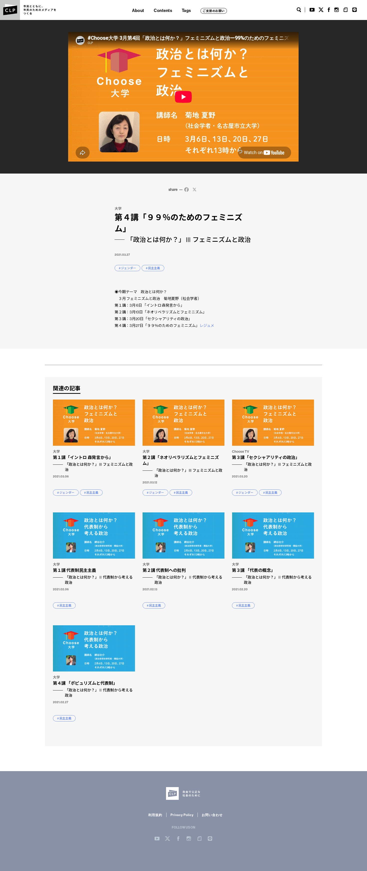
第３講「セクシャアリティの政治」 (272, 463)
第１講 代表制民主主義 (93, 576)
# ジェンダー (127, 268)
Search (298, 9)
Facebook (328, 9)
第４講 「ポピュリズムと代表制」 (93, 689)
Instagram (336, 9)
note (345, 9)
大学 (118, 208)
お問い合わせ (212, 815)
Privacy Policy (182, 815)
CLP (10, 10)
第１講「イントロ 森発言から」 (93, 463)
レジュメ (206, 325)
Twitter (321, 9)
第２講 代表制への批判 (182, 576)
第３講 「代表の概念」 (272, 576)
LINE (354, 9)
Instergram (188, 838)
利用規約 (155, 815)
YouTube (312, 9)
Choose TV (240, 451)
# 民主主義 (153, 268)
